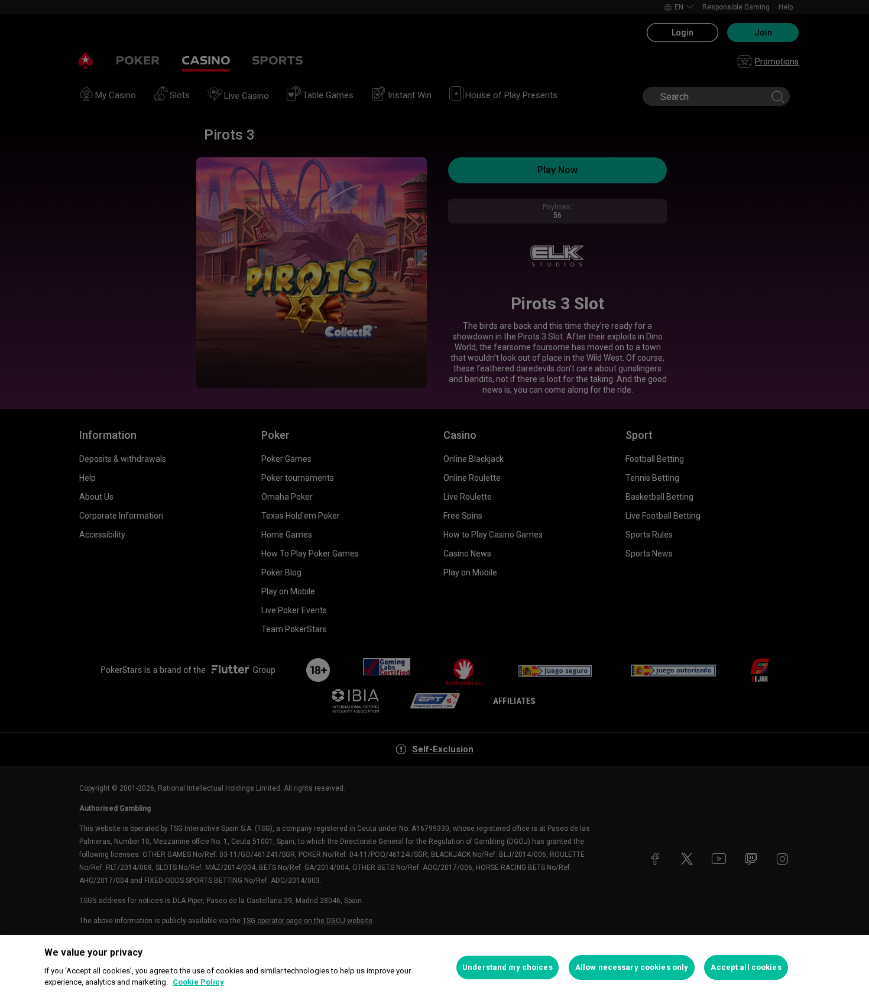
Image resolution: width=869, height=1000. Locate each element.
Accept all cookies (746, 967)
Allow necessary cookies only (632, 967)
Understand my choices (507, 967)
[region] (434, 967)
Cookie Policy (198, 982)
